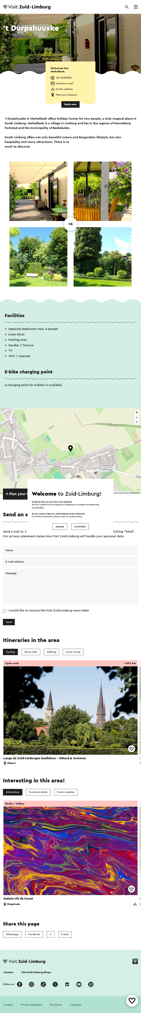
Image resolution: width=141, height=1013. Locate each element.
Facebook (34, 934)
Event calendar (65, 792)
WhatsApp (12, 934)
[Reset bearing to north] (136, 422)
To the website (64, 89)
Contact (8, 972)
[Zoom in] (136, 412)
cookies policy (75, 517)
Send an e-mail (64, 83)
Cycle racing (73, 652)
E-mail (65, 934)
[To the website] (135, 904)
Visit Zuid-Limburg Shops (36, 972)
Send (9, 622)
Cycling (10, 652)
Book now (70, 104)
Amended (80, 526)
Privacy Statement (31, 1005)
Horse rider (30, 652)
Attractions (12, 792)
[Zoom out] (136, 417)
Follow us (8, 984)
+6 (70, 224)
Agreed (60, 526)
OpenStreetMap (121, 493)
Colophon (76, 1005)
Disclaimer (56, 1005)
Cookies (8, 1005)
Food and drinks (38, 792)
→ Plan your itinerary (23, 494)
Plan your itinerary (66, 95)
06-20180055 (64, 77)
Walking (51, 652)
